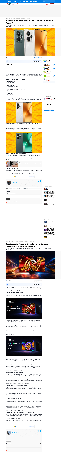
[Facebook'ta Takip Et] (44, 98)
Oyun (20, 1)
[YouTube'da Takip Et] (51, 98)
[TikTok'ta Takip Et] (54, 98)
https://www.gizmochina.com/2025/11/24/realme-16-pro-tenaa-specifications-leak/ (19, 188)
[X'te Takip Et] (49, 98)
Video (31, 1)
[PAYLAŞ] (35, 58)
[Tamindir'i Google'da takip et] (24, 176)
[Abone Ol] (41, 57)
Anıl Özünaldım (10, 57)
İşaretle (13, 446)
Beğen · (7, 446)
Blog (27, 1)
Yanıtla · (10, 446)
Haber (23, 1)
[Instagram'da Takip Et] (47, 98)
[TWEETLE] (37, 58)
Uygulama (15, 1)
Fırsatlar (35, 1)
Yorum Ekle (9, 440)
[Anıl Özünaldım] (9, 181)
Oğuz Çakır (9, 280)
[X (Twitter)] (39, 181)
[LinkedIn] (40, 181)
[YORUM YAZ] (39, 58)
